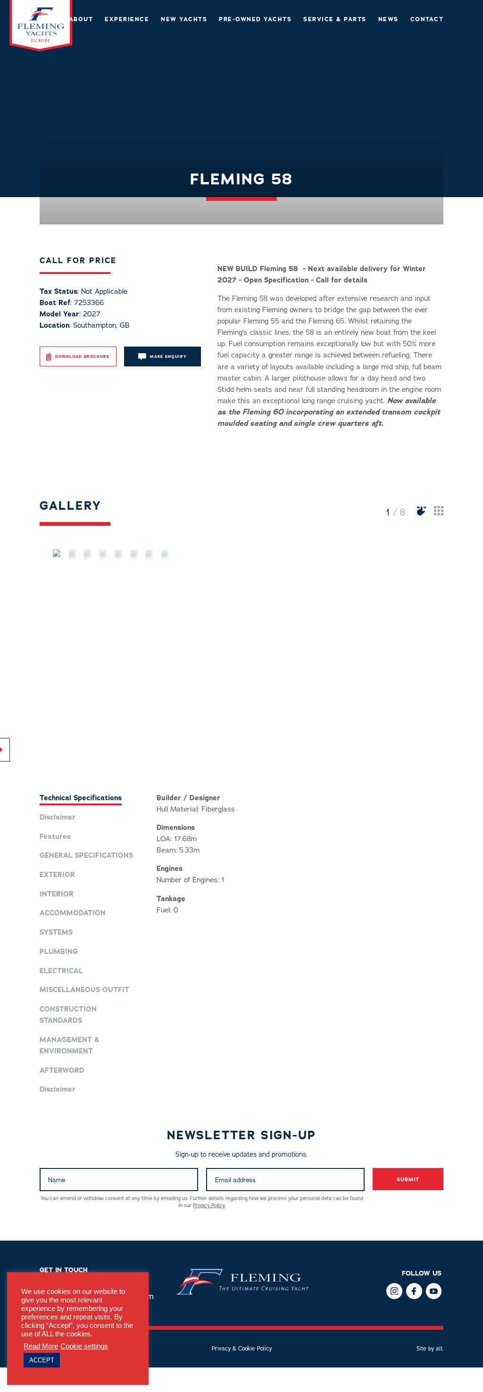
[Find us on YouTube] (433, 1291)
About (81, 20)
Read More (41, 1346)
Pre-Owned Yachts (255, 20)
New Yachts (184, 20)
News (388, 20)
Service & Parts (334, 20)
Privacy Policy (209, 1205)
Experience (127, 20)
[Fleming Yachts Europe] (41, 49)
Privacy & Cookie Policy (242, 1348)
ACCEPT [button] (41, 1360)
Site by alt (429, 1348)
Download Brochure (82, 356)
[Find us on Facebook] (394, 1291)
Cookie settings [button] (84, 1346)
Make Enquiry (168, 356)
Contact (427, 20)
